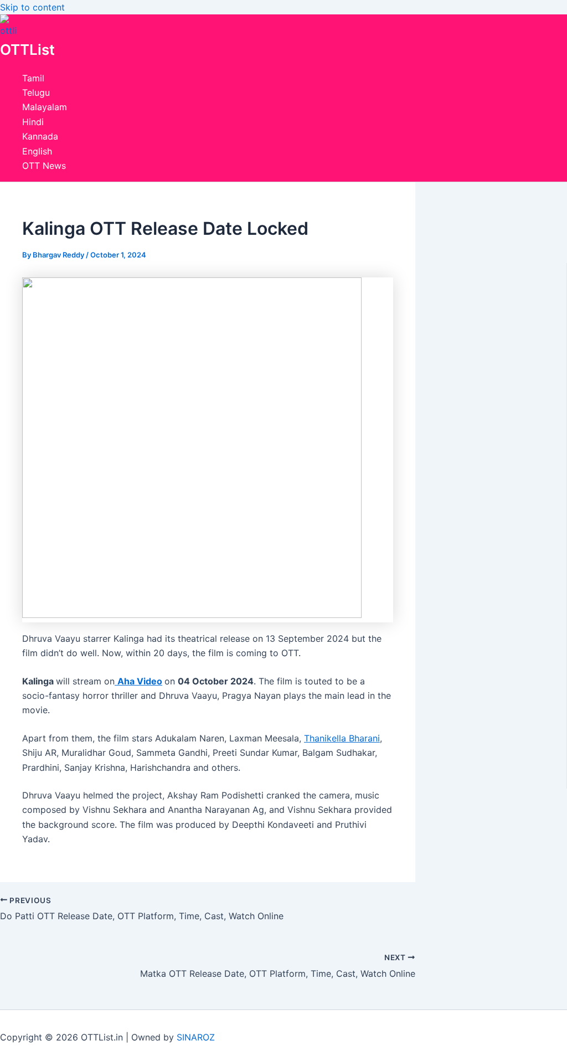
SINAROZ (196, 1037)
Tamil (33, 78)
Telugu (36, 92)
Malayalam (44, 106)
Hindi (33, 121)
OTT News (44, 165)
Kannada (40, 136)
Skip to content (32, 7)
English (37, 151)
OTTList (27, 49)
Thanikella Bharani (342, 738)
